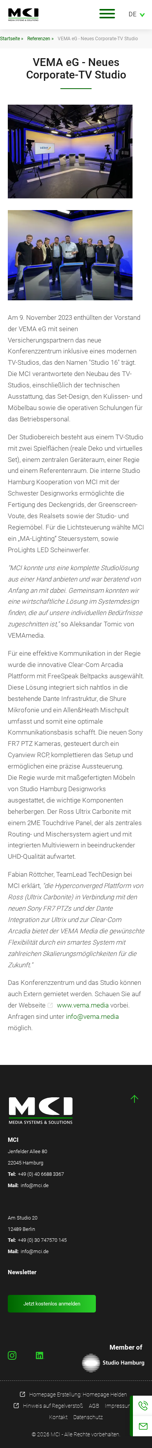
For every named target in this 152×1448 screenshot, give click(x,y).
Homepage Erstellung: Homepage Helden (78, 1394)
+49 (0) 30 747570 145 (42, 1240)
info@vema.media (92, 1016)
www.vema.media (83, 1005)
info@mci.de (35, 1185)
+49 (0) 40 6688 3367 (41, 1174)
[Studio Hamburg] (113, 1363)
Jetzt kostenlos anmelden (51, 1304)
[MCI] (43, 14)
